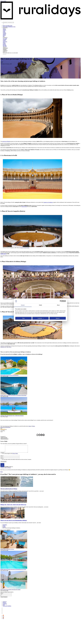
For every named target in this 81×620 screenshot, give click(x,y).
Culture (29, 426)
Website (1, 458)
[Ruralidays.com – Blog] (40, 19)
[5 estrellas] (4, 429)
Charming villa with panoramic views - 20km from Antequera (12, 415)
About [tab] (58, 305)
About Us (5, 601)
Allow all (57, 318)
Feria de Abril (24, 206)
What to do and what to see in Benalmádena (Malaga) (13, 520)
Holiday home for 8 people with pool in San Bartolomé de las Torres (13, 569)
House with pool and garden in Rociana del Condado (10, 589)
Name (1, 455)
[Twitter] (39, 434)
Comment (2, 452)
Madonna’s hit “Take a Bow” (5, 346)
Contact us (5, 50)
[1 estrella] (0, 429)
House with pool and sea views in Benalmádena (9, 375)
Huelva (33, 426)
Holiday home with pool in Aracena (7, 549)
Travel (4, 525)
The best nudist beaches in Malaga (8, 488)
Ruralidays (5, 524)
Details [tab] (40, 305)
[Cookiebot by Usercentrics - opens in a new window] (61, 301)
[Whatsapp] (41, 434)
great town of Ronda (6, 141)
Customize (40, 318)
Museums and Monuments (5, 427)
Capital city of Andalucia (48, 202)
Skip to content (3, 0)
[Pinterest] (44, 434)
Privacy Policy (15, 453)
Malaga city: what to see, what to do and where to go (13, 504)
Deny (23, 318)
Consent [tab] (22, 305)
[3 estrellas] (2, 429)
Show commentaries (4, 438)
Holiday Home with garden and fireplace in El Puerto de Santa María (13, 395)
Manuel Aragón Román (24, 247)
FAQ (4, 604)
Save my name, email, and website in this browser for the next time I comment (16, 459)
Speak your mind (4, 437)
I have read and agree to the (10, 453)
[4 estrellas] (3, 429)
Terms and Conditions (7, 605)
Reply (1, 471)
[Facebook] (37, 434)
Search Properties (4, 596)
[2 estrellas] (1, 429)
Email (1, 456)
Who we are (5, 48)
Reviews (4, 49)
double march (3, 253)
